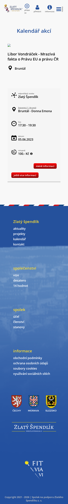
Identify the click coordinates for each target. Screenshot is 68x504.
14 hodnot (20, 286)
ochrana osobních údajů (30, 363)
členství (18, 322)
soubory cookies (25, 368)
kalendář (19, 239)
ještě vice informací (25, 175)
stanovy (19, 327)
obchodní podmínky (27, 358)
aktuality (19, 229)
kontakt (18, 244)
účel (16, 317)
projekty (19, 234)
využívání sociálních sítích (31, 374)
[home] (13, 11)
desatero (19, 280)
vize (16, 275)
